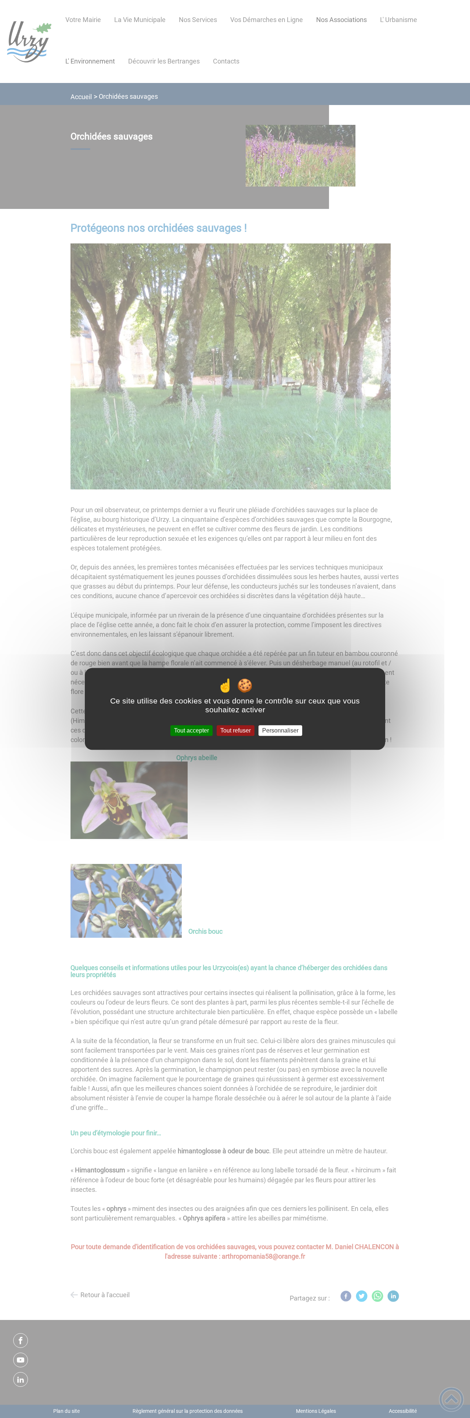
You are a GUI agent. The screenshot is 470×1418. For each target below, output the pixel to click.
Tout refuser (235, 730)
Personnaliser (280, 730)
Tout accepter (191, 730)
